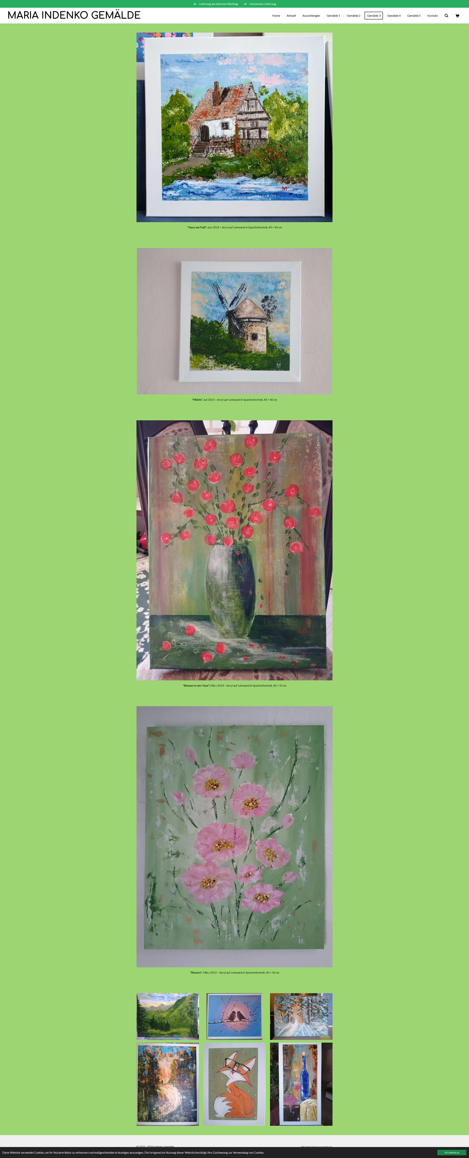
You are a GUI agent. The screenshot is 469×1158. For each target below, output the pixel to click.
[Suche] (446, 15)
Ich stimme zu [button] (451, 1152)
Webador (328, 1146)
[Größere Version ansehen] (234, 836)
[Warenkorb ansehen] (457, 15)
